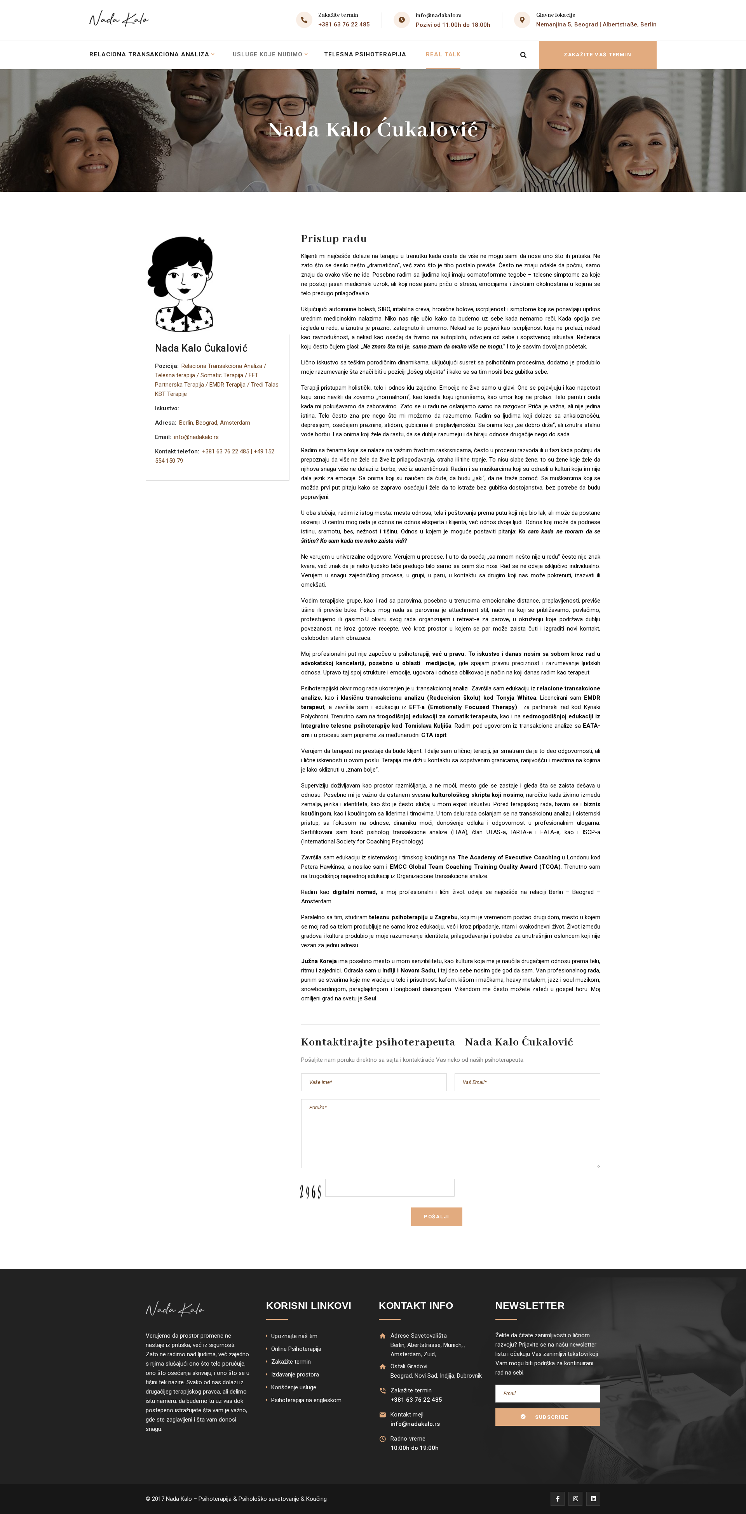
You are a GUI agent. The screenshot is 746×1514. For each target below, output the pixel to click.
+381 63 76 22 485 (344, 24)
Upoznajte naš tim (294, 1336)
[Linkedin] (593, 1499)
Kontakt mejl (407, 1414)
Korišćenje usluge (293, 1387)
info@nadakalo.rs (439, 15)
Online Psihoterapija (296, 1348)
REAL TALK (443, 54)
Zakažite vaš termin (598, 54)
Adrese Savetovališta (418, 1335)
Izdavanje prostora (295, 1374)
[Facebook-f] (558, 1499)
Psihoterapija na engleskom (306, 1400)
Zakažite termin (291, 1361)
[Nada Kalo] (120, 20)
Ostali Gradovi (408, 1366)
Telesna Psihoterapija (365, 54)
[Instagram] (575, 1499)
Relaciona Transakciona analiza (149, 54)
